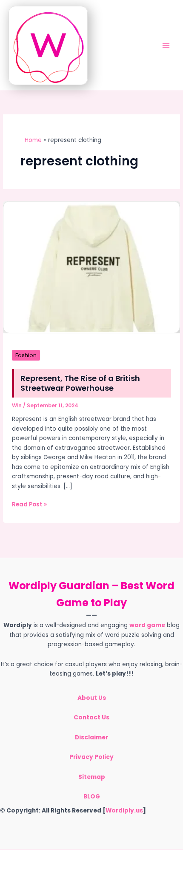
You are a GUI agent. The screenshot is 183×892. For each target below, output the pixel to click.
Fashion (26, 355)
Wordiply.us (124, 811)
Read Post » (29, 505)
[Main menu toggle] (166, 45)
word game (147, 625)
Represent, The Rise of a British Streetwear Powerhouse (80, 383)
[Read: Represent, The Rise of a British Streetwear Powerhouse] (91, 267)
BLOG (91, 797)
